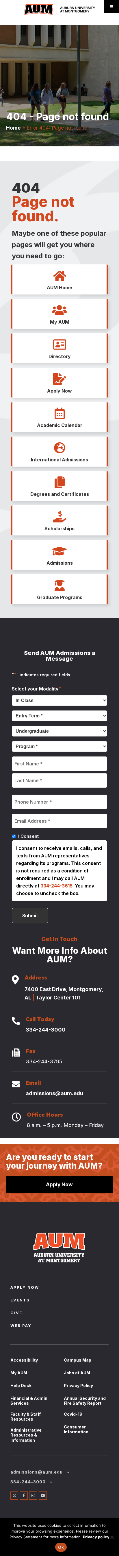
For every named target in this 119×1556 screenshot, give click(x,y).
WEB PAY (20, 1326)
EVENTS (20, 1300)
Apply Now (59, 1184)
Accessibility (24, 1360)
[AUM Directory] (59, 345)
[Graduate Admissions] (59, 586)
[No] (112, 1537)
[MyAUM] (59, 310)
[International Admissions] (59, 448)
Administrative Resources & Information (26, 1435)
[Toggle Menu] (111, 6)
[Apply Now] (59, 379)
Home (13, 128)
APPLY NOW (24, 1288)
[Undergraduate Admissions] (59, 551)
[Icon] (15, 980)
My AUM (18, 1372)
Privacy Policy (78, 1385)
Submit (30, 915)
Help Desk (20, 1385)
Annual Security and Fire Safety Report (85, 1401)
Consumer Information (76, 1429)
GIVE (16, 1313)
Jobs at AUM (77, 1372)
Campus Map (77, 1360)
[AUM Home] (59, 276)
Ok (61, 1547)
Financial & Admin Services (28, 1401)
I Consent (28, 836)
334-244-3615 (56, 886)
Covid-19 (73, 1414)
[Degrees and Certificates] (59, 482)
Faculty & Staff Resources (25, 1417)
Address (36, 978)
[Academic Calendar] (59, 414)
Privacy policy (96, 1537)
